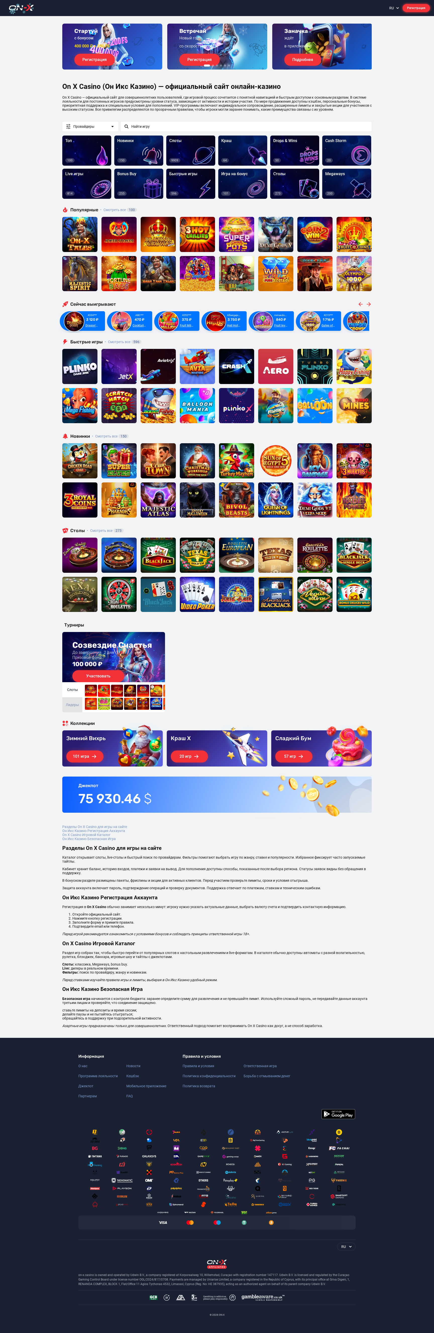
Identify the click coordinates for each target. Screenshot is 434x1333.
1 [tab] (207, 66)
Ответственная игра (260, 1066)
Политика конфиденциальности (209, 1076)
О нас (82, 1066)
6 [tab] (229, 66)
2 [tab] (213, 66)
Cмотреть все (122, 342)
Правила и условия (198, 1066)
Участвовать (98, 676)
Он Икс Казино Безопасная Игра (89, 839)
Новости (133, 1066)
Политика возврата (199, 1086)
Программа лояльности (98, 1076)
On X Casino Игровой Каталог (86, 835)
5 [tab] (225, 66)
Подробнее (302, 59)
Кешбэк (132, 1076)
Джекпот (85, 1086)
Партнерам (87, 1096)
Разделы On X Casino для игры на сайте (94, 827)
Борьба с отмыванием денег (267, 1076)
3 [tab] (217, 66)
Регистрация (416, 8)
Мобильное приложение (146, 1086)
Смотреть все (117, 210)
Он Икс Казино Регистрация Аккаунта (93, 831)
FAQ (129, 1096)
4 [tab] (221, 66)
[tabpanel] (112, 47)
